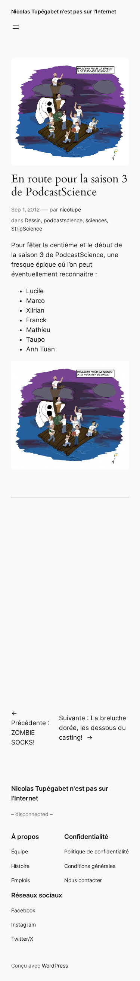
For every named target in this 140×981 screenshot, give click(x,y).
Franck (36, 320)
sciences (96, 220)
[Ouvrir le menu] (15, 27)
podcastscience (63, 220)
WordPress (55, 965)
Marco (35, 300)
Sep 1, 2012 (25, 209)
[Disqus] (70, 598)
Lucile (35, 291)
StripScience (26, 228)
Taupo (35, 339)
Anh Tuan (40, 349)
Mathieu (38, 329)
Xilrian (35, 310)
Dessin (33, 220)
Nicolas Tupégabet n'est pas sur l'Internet (63, 11)
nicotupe (70, 209)
